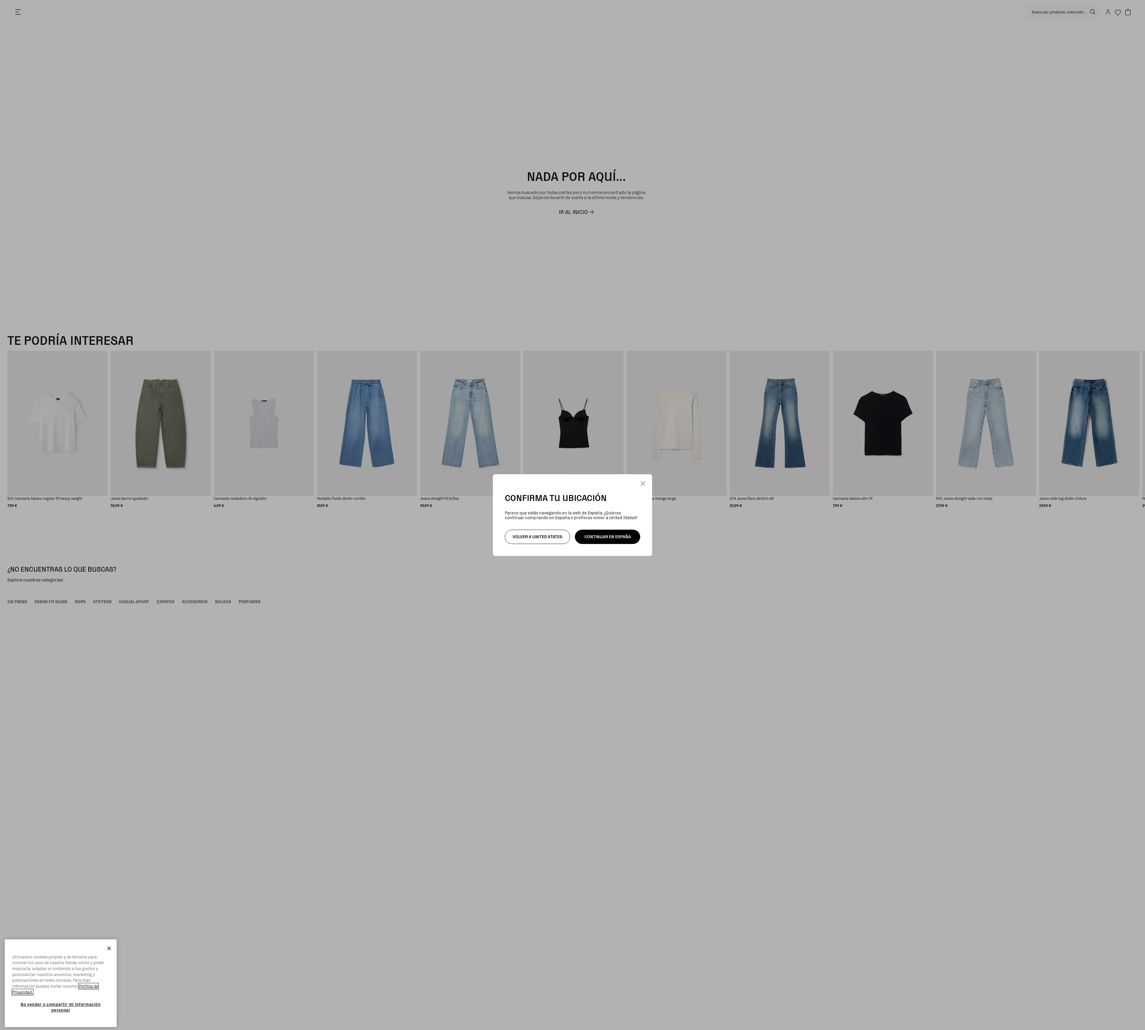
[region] (61, 983)
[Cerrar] (109, 948)
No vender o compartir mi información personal (61, 1007)
